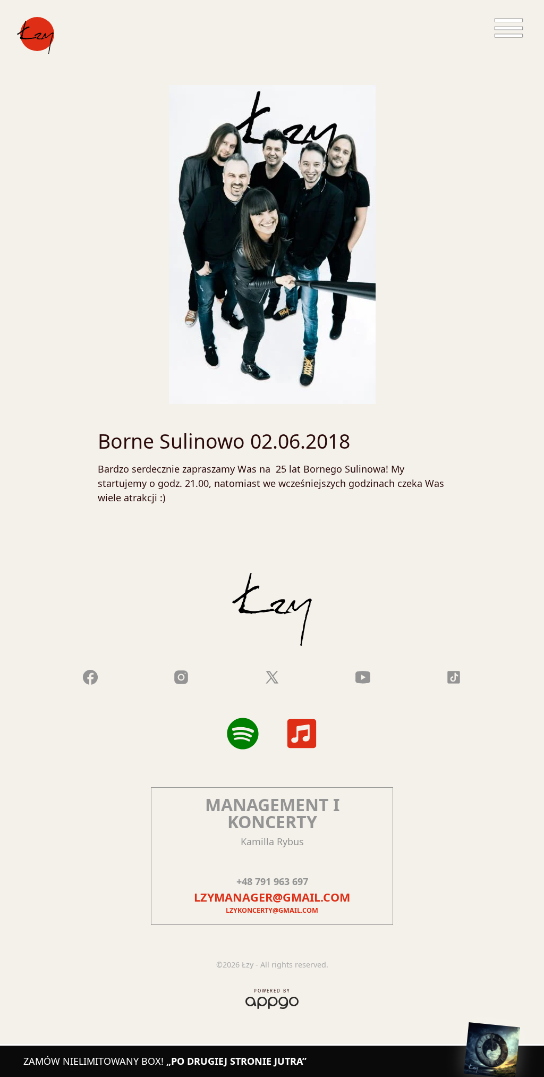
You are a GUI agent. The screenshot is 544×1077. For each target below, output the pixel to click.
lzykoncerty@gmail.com (272, 910)
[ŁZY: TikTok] (454, 675)
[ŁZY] (35, 35)
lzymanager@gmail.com (272, 897)
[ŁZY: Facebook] (90, 675)
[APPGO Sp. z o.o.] (272, 1001)
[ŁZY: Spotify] (243, 733)
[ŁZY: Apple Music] (302, 733)
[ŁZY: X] (272, 675)
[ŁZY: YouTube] (363, 675)
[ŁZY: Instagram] (181, 675)
